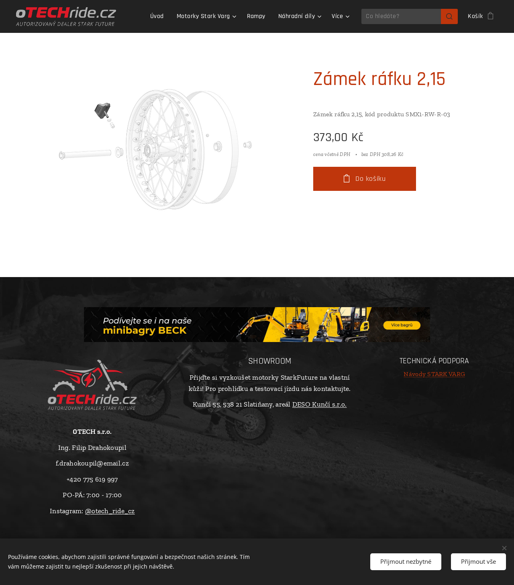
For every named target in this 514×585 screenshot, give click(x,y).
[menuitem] (159, 16)
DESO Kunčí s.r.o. (319, 404)
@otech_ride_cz (110, 511)
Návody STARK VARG (434, 374)
